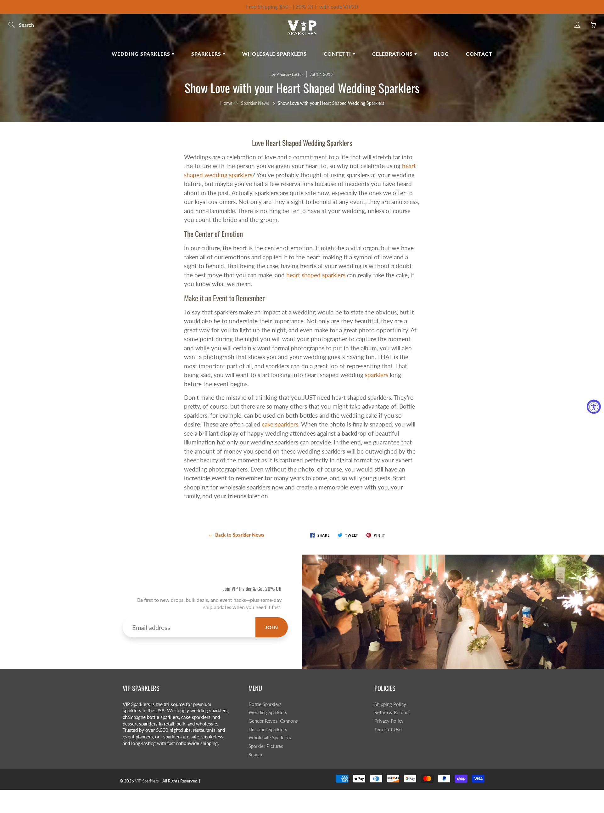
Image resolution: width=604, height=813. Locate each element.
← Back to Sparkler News (236, 535)
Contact (479, 54)
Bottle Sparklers (265, 704)
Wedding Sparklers (142, 54)
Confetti (338, 54)
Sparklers (207, 54)
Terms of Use (388, 729)
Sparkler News (255, 103)
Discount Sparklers (268, 729)
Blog (441, 54)
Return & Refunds (392, 712)
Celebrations (393, 54)
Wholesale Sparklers (274, 54)
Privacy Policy (389, 721)
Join (271, 627)
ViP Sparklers (147, 780)
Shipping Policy (390, 704)
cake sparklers (280, 424)
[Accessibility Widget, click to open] (594, 406)
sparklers (376, 374)
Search (255, 754)
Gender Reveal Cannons (273, 721)
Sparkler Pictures (266, 746)
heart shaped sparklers (315, 275)
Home (226, 103)
